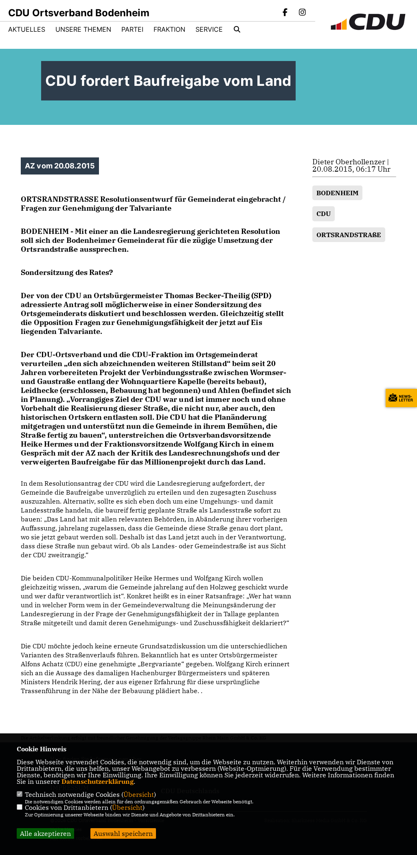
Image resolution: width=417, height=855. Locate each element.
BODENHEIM (337, 192)
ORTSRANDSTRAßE (348, 234)
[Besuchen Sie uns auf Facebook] (285, 13)
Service (209, 29)
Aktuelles (26, 29)
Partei (132, 29)
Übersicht (138, 794)
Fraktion (169, 29)
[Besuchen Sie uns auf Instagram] (302, 13)
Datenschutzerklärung (97, 781)
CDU (323, 213)
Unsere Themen (83, 29)
